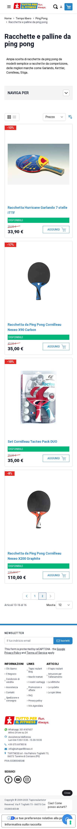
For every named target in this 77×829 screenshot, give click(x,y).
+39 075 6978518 (17, 744)
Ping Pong (41, 18)
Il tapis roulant (55, 668)
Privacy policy (35, 700)
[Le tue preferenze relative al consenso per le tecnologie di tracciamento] (70, 822)
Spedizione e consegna (12, 699)
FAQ (30, 695)
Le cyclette (53, 687)
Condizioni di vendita (13, 680)
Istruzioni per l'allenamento (55, 675)
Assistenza (12, 687)
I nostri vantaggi (36, 682)
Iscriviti (65, 640)
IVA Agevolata (35, 706)
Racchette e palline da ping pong (28, 22)
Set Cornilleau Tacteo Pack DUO (32, 441)
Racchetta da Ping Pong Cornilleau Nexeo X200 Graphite (34, 555)
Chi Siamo (11, 668)
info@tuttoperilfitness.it (21, 749)
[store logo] (29, 6)
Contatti (10, 692)
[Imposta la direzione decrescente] (70, 117)
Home (8, 18)
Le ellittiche (53, 682)
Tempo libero (23, 18)
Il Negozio (11, 674)
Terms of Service (37, 652)
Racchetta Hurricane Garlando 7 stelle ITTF (37, 210)
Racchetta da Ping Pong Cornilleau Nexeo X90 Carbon (34, 327)
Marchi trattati (35, 677)
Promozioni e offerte (35, 689)
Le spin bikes (54, 692)
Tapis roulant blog (35, 670)
